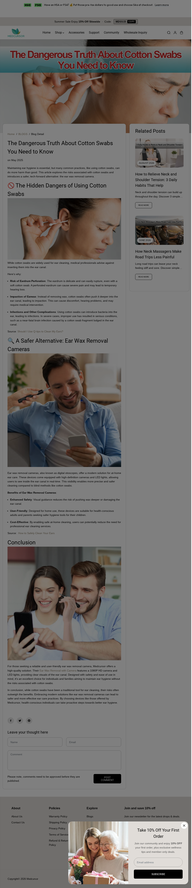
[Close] (184, 825)
